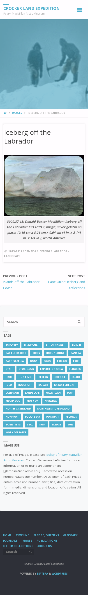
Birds (36, 353)
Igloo (76, 377)
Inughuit (25, 384)
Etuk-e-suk (26, 369)
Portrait (52, 416)
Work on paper (16, 432)
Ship (42, 424)
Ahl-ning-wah (55, 345)
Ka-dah (43, 384)
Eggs (47, 361)
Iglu (9, 384)
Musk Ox (32, 400)
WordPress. (60, 573)
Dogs (33, 361)
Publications (47, 541)
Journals (10, 541)
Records (71, 416)
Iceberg (44, 251)
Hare (9, 377)
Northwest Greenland (53, 408)
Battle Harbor (16, 353)
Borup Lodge (55, 353)
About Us (44, 546)
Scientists (13, 424)
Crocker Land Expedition (31, 8)
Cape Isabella (15, 361)
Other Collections (18, 546)
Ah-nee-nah (31, 345)
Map (69, 392)
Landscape (12, 256)
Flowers (75, 369)
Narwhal (51, 400)
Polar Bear (32, 416)
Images (17, 113)
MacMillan (53, 392)
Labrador (60, 251)
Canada (30, 251)
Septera (42, 573)
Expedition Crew (51, 369)
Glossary (70, 535)
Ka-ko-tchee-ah (64, 384)
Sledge (56, 424)
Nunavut (12, 416)
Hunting (25, 377)
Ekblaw (62, 361)
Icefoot (59, 377)
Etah (9, 369)
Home (7, 535)
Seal (30, 424)
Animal (76, 345)
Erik (76, 361)
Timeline (22, 535)
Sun (70, 424)
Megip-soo (13, 400)
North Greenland (18, 408)
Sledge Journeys (46, 535)
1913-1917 (15, 251)
